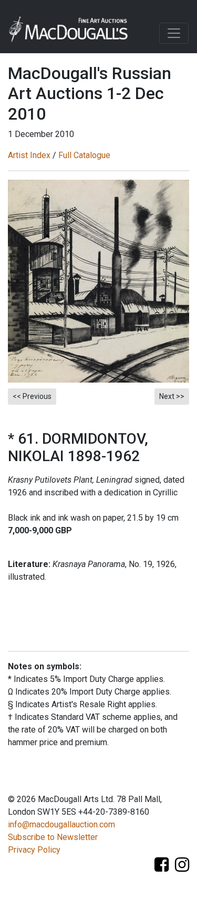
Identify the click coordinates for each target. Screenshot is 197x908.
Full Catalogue (84, 155)
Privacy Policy (34, 850)
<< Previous (32, 396)
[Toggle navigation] (174, 33)
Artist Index (29, 155)
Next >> (171, 396)
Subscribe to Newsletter (53, 837)
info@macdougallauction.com (61, 824)
